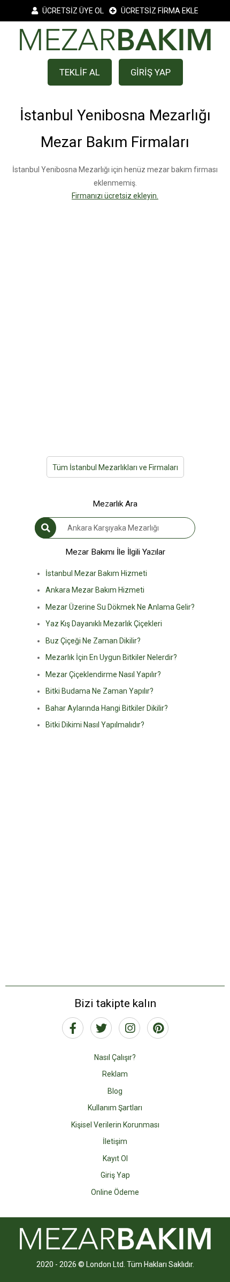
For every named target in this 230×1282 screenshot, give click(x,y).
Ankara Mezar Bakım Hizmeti (94, 590)
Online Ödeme (115, 1192)
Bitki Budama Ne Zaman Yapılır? (99, 691)
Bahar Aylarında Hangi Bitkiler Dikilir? (106, 708)
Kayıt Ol (115, 1158)
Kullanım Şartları (115, 1107)
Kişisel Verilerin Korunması (115, 1124)
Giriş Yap (115, 1175)
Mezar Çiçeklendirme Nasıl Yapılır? (103, 674)
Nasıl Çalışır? (115, 1057)
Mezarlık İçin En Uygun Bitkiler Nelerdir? (111, 657)
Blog (115, 1091)
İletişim (115, 1141)
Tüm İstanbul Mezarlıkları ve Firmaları (115, 467)
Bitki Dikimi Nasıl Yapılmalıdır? (94, 724)
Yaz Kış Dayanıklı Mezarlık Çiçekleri (103, 623)
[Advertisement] (115, 318)
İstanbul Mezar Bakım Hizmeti (96, 573)
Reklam (115, 1074)
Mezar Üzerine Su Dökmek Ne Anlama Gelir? (120, 607)
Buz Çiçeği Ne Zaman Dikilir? (93, 640)
